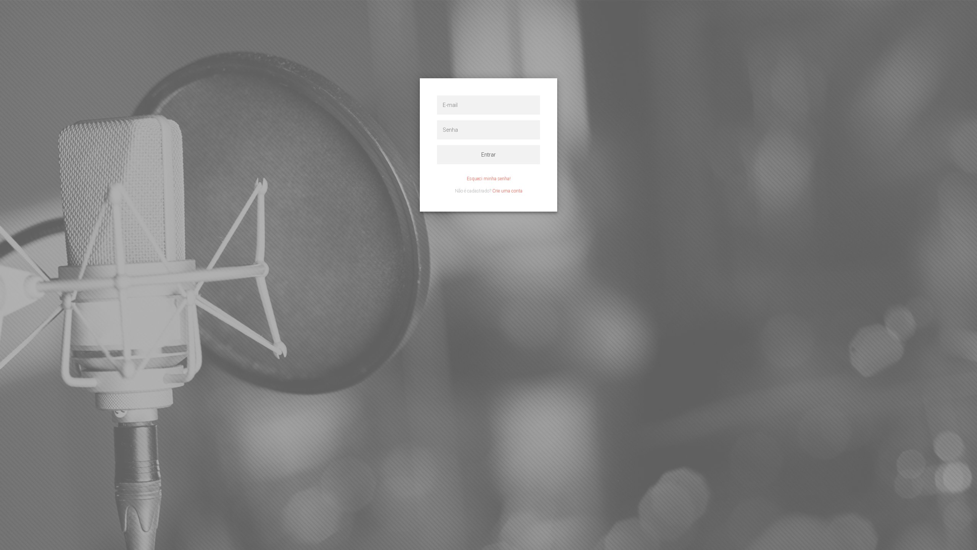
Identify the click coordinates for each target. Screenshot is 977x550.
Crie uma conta (507, 191)
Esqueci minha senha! (489, 178)
